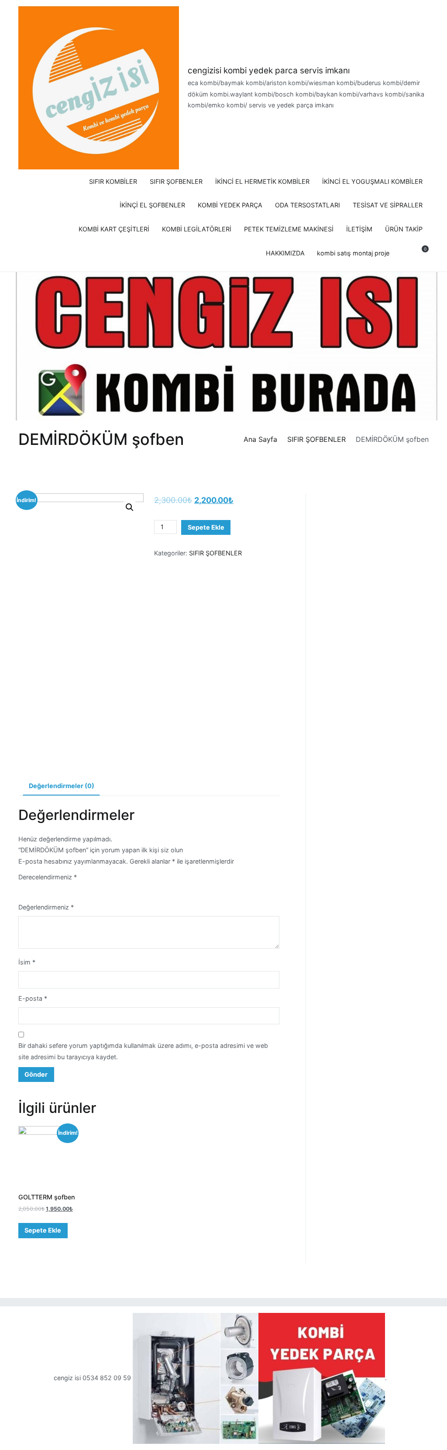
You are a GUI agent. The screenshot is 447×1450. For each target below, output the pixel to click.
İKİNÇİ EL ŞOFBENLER (152, 205)
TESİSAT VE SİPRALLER (388, 205)
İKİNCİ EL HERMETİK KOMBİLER (262, 181)
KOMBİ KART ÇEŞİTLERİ (114, 229)
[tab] (61, 786)
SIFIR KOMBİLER (113, 181)
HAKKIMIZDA (285, 253)
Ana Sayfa (260, 439)
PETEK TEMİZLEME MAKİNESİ (289, 229)
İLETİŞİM (359, 229)
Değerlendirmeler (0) (61, 785)
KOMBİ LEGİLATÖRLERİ (196, 229)
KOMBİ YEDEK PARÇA (230, 205)
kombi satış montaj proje (353, 253)
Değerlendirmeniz (46, 907)
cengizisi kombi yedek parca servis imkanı (269, 70)
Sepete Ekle (206, 527)
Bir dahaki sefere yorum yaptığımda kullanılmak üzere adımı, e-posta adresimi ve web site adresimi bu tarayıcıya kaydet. (143, 1051)
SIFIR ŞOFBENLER (176, 181)
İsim (26, 962)
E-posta (32, 998)
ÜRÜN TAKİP (404, 229)
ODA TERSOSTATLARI (307, 205)
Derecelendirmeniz (47, 877)
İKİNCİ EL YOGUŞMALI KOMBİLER (372, 181)
